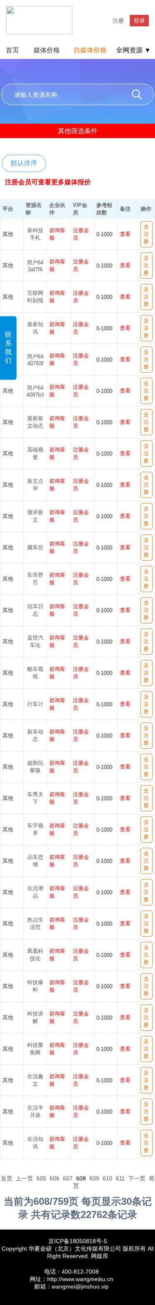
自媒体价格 (90, 50)
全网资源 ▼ (133, 50)
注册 (118, 20)
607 (68, 1178)
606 (55, 1178)
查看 (125, 234)
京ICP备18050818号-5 (77, 1241)
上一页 (24, 1178)
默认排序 (24, 163)
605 (41, 1178)
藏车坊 (35, 547)
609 (94, 1178)
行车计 (35, 704)
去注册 (146, 234)
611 (120, 1178)
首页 (12, 50)
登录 (139, 20)
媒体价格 (46, 50)
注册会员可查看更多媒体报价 (48, 182)
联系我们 (8, 347)
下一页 (136, 1178)
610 (107, 1178)
